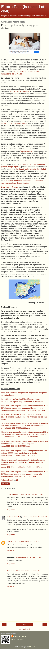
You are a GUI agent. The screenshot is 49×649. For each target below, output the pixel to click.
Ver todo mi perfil (17, 639)
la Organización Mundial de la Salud (31, 169)
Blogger (32, 647)
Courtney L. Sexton (9, 187)
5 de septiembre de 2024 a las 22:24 (27, 557)
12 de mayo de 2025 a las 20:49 (27, 571)
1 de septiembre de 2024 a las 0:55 (28, 542)
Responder (11, 510)
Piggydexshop (12, 494)
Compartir (5, 483)
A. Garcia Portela (13, 517)
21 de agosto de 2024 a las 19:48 (31, 494)
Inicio (24, 625)
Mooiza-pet (11, 571)
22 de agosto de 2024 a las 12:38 (35, 517)
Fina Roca (10, 542)
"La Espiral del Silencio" (19, 91)
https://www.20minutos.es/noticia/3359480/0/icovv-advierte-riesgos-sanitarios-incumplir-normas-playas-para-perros (24, 417)
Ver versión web (24, 629)
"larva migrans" (26, 151)
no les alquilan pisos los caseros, (14, 123)
